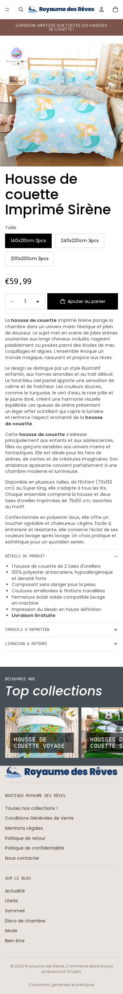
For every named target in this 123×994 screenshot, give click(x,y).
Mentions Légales (24, 828)
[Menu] (7, 9)
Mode (11, 930)
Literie (11, 901)
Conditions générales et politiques (62, 984)
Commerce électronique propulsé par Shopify (77, 968)
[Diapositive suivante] (111, 733)
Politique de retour (25, 838)
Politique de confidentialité (34, 848)
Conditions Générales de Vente (39, 818)
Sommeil (15, 911)
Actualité (15, 891)
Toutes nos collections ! (31, 808)
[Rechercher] (21, 9)
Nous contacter (22, 858)
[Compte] (101, 9)
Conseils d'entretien (27, 629)
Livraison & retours (26, 644)
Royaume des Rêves (44, 966)
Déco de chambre (25, 921)
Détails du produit (25, 556)
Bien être (15, 941)
